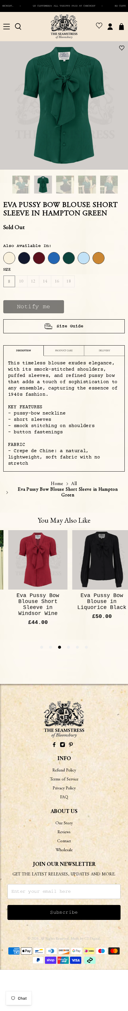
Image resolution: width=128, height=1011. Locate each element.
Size (7, 269)
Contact (64, 841)
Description (23, 350)
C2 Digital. (92, 939)
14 (45, 281)
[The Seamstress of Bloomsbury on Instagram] (62, 745)
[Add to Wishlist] (121, 47)
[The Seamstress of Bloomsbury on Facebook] (54, 745)
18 (68, 281)
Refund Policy (64, 770)
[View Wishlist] (99, 26)
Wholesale (64, 850)
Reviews (64, 832)
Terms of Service (64, 779)
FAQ (64, 797)
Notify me (33, 306)
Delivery (104, 350)
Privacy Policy (64, 788)
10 (21, 281)
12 (33, 281)
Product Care (63, 350)
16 (57, 281)
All (74, 483)
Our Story (64, 823)
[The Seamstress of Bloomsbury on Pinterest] (71, 745)
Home (57, 483)
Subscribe (64, 912)
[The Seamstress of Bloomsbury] (64, 26)
